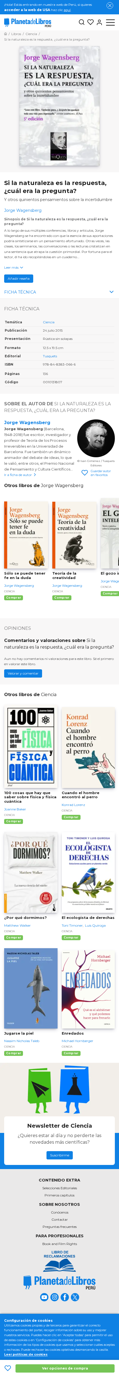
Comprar (13, 597)
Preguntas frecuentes (60, 1227)
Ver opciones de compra (65, 1368)
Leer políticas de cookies (26, 1354)
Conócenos (59, 1212)
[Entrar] (98, 22)
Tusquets (50, 356)
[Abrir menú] (110, 22)
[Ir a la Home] (5, 34)
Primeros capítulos (59, 1195)
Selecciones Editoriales (59, 1188)
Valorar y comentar (23, 673)
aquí (67, 10)
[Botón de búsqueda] (81, 22)
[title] (59, 1282)
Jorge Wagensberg (27, 422)
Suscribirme (59, 1155)
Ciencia (49, 322)
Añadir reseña (19, 278)
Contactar (59, 1219)
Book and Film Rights (59, 1244)
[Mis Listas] (89, 22)
